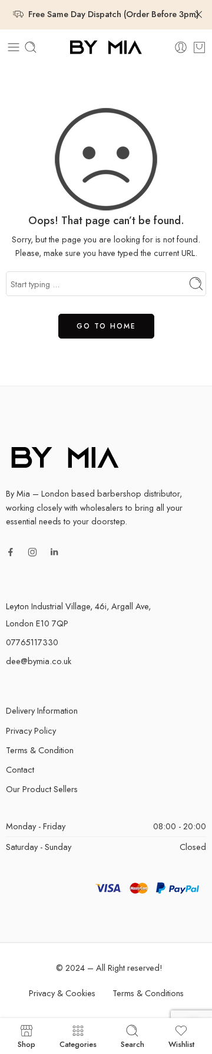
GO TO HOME (106, 326)
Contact (20, 769)
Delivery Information (42, 710)
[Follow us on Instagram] (32, 552)
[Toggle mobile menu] (13, 47)
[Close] (198, 14)
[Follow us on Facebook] (10, 552)
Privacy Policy (31, 730)
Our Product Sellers (42, 789)
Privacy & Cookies (62, 993)
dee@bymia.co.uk (38, 661)
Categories (78, 1043)
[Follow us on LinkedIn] (54, 552)
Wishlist (181, 1043)
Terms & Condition (40, 750)
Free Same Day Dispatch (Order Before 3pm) (113, 14)
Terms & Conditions (148, 993)
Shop (26, 1043)
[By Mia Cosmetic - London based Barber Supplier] (106, 47)
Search (132, 1043)
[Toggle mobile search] (30, 47)
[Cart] (199, 47)
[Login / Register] (181, 47)
